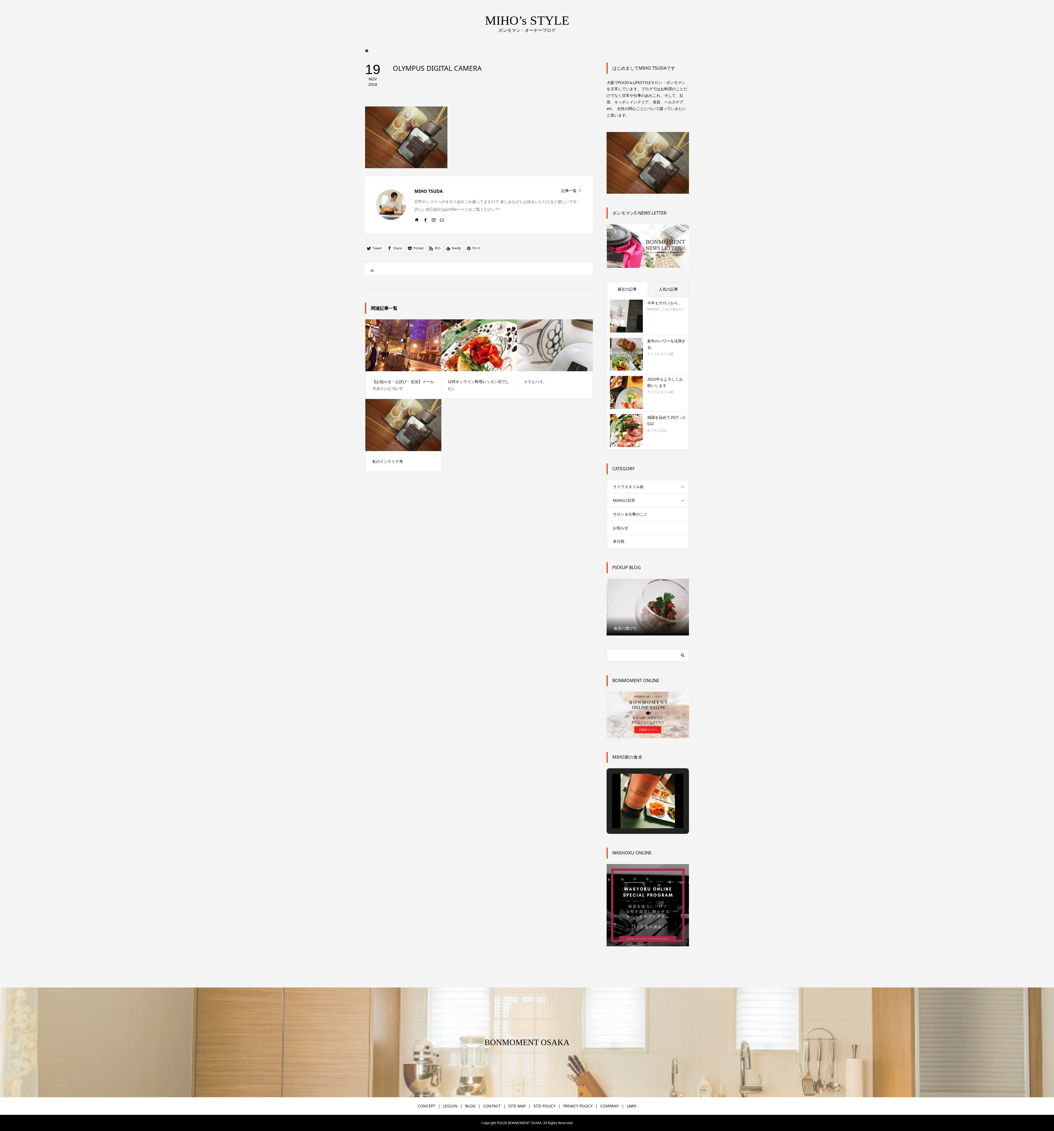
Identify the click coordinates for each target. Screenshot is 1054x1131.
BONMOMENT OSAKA (527, 1042)
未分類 (618, 541)
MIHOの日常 (624, 500)
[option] (648, 607)
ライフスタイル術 (628, 486)
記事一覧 (569, 190)
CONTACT (492, 1106)
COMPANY (609, 1106)
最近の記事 (627, 289)
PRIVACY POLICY (578, 1106)
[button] (635, 813)
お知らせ (620, 527)
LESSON (450, 1106)
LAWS (632, 1106)
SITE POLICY (544, 1106)
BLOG (470, 1106)
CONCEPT (426, 1106)
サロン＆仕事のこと (630, 514)
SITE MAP (517, 1106)
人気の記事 (668, 289)
